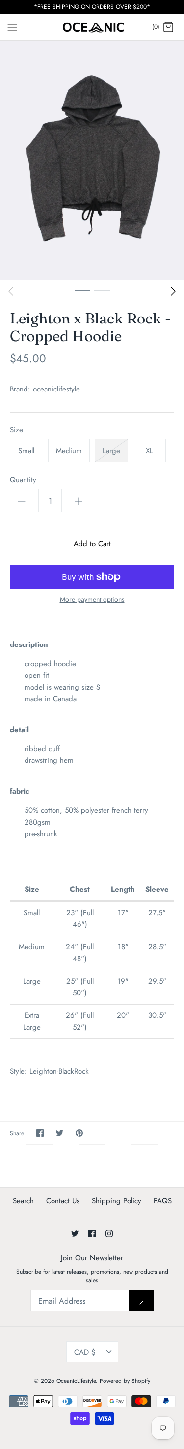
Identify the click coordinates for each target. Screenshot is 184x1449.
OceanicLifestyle (76, 1381)
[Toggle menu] (12, 27)
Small (26, 450)
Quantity (23, 480)
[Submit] (141, 1300)
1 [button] (82, 290)
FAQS (163, 1201)
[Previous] (11, 291)
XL (149, 450)
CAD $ (85, 1352)
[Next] (173, 291)
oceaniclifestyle (56, 389)
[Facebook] (92, 1233)
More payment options (92, 600)
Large (111, 450)
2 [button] (102, 290)
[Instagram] (109, 1233)
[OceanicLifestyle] (92, 27)
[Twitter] (75, 1233)
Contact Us (62, 1201)
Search (23, 1201)
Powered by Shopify (125, 1381)
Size (16, 430)
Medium (69, 450)
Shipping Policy (116, 1201)
